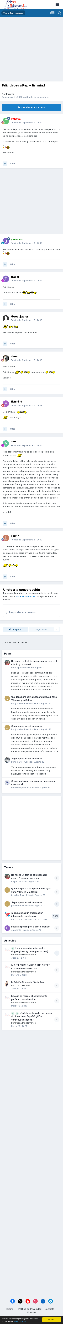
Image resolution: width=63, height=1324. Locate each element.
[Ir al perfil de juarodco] (6, 241)
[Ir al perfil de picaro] (7, 760)
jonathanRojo (22, 703)
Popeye (10, 94)
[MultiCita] (5, 163)
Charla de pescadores (37, 97)
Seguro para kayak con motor (26, 726)
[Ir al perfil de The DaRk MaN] (7, 984)
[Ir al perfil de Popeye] (6, 121)
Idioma (10, 1309)
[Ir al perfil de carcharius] (7, 914)
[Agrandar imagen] (6, 147)
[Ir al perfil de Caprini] (7, 662)
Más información (20, 1321)
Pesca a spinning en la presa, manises (31, 926)
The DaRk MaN (22, 985)
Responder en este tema (31, 107)
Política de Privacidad (30, 1309)
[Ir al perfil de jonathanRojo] (7, 698)
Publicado (26, 122)
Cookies (31, 1312)
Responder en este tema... (22, 612)
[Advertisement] (31, 50)
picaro (18, 761)
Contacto (49, 1309)
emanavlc (16, 930)
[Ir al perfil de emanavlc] (7, 928)
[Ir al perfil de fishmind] (6, 403)
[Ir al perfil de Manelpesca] (7, 782)
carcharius (16, 919)
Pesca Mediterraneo (25, 954)
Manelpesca (21, 787)
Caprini (19, 667)
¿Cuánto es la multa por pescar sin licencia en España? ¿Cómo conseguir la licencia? (31, 1016)
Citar (12, 163)
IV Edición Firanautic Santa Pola (27, 982)
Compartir (16, 629)
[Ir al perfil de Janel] (6, 358)
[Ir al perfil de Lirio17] (6, 538)
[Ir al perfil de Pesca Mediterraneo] (7, 949)
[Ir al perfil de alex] (6, 443)
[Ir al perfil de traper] (6, 279)
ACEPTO (51, 1319)
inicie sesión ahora (25, 596)
